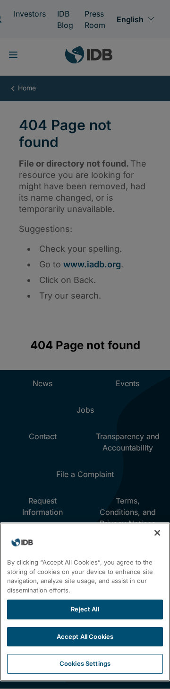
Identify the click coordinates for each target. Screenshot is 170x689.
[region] (85, 601)
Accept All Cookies (85, 636)
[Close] (157, 532)
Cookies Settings (85, 663)
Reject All (85, 609)
